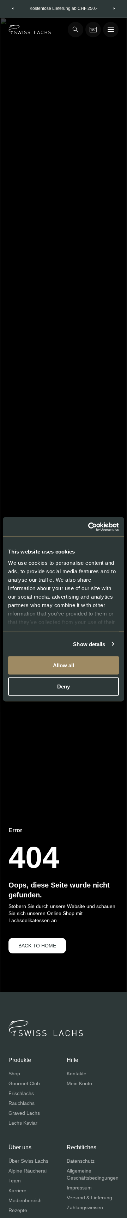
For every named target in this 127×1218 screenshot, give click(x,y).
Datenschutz (81, 1161)
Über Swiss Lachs (28, 1161)
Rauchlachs (21, 1103)
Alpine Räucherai (27, 1171)
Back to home (37, 945)
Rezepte (17, 1210)
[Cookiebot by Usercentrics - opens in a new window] (89, 526)
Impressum (79, 1188)
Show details (89, 644)
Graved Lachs (24, 1113)
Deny (63, 686)
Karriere (17, 1190)
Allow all (63, 665)
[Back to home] (29, 29)
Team (14, 1180)
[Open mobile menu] (111, 29)
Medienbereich (25, 1200)
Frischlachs (21, 1093)
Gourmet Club (24, 1083)
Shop (14, 1073)
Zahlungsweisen (85, 1207)
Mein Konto (79, 1083)
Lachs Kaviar (22, 1123)
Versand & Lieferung (89, 1197)
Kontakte (76, 1073)
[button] (12, 8)
